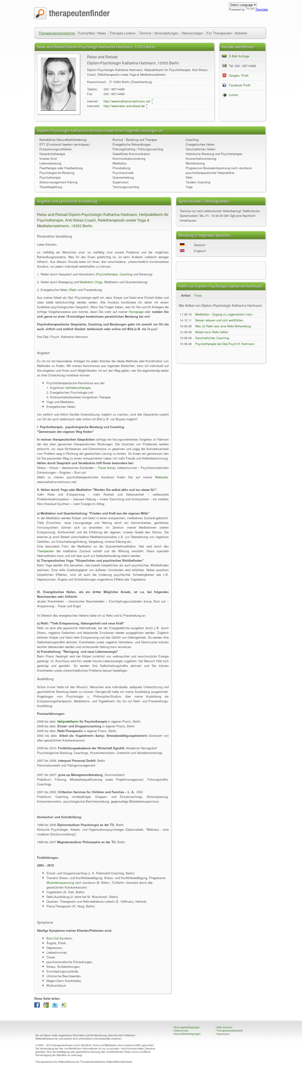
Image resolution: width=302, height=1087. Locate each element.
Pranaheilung (121, 168)
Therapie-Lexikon (122, 33)
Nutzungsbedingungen (186, 1027)
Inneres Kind (48, 158)
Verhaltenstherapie (78, 387)
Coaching (192, 139)
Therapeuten (45, 551)
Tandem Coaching (198, 182)
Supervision (121, 182)
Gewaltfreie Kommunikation (131, 154)
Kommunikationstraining (129, 158)
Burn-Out (52, 938)
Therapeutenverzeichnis (57, 33)
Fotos (198, 295)
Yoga (189, 187)
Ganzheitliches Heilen (200, 149)
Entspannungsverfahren (55, 149)
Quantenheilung (123, 177)
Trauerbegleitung (50, 187)
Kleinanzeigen (192, 33)
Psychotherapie (50, 177)
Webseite (161, 477)
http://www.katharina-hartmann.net (127, 101)
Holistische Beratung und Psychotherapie (214, 154)
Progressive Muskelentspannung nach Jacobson (219, 168)
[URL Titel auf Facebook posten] (38, 1006)
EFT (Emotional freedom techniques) (64, 144)
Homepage (136, 311)
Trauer (102, 467)
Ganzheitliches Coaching (212, 338)
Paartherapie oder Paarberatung (61, 168)
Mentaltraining (195, 163)
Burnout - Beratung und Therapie (135, 139)
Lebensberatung (50, 163)
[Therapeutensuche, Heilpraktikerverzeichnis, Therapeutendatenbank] (72, 18)
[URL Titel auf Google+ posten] (47, 1006)
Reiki (189, 177)
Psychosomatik (123, 172)
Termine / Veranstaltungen (159, 33)
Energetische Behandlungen (132, 144)
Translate (261, 9)
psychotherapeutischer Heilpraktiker (210, 172)
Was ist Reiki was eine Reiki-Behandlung (223, 326)
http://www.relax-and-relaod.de (124, 106)
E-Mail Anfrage (239, 56)
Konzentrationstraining (201, 158)
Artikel (185, 295)
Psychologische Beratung (56, 172)
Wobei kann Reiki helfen (211, 332)
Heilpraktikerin (68, 721)
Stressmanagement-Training (58, 182)
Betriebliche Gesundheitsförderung (62, 139)
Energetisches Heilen (200, 144)
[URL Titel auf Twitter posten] (56, 1006)
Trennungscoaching (126, 187)
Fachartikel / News (92, 33)
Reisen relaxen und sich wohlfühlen (219, 320)
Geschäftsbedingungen (186, 1034)
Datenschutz (180, 1030)
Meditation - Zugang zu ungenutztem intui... (225, 314)
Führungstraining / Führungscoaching (138, 149)
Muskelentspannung (60, 882)
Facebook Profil (239, 85)
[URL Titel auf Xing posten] (65, 1006)
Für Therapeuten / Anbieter (227, 33)
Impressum (222, 1034)
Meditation (120, 163)
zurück (233, 95)
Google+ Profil (238, 75)
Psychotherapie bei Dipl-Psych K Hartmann (224, 343)
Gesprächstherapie (52, 154)
